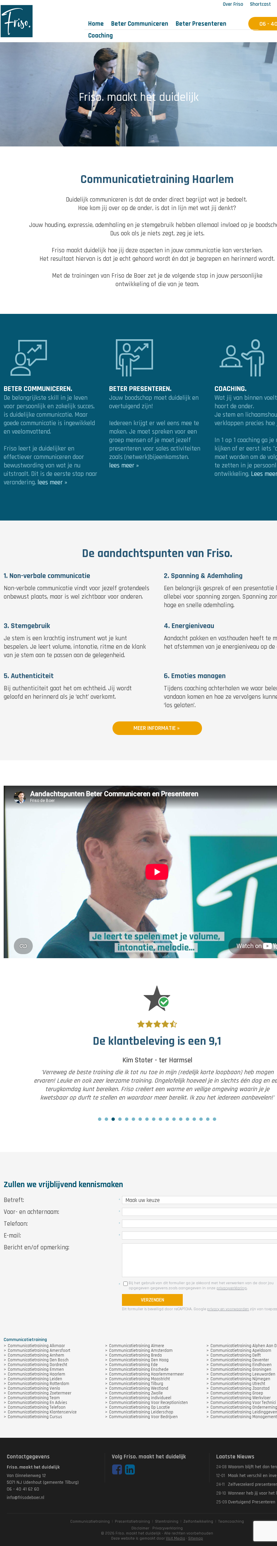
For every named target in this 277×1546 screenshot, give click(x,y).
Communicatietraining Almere (136, 1345)
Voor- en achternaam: (31, 1212)
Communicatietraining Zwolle (136, 1393)
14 (187, 1119)
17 (207, 1119)
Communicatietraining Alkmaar (36, 1345)
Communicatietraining (90, 1521)
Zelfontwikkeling (198, 1521)
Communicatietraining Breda (135, 1355)
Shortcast (260, 4)
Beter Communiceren (139, 24)
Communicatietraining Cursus (35, 1416)
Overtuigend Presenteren (251, 1502)
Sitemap (195, 1538)
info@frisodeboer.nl (25, 1498)
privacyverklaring (232, 1288)
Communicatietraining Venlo (34, 1388)
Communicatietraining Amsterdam (141, 1350)
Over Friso (233, 4)
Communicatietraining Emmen (36, 1369)
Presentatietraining (132, 1521)
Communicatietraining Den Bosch (38, 1360)
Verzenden (152, 1300)
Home (96, 24)
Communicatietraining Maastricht (139, 1379)
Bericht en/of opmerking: (36, 1247)
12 (174, 1119)
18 (214, 1119)
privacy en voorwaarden (228, 1309)
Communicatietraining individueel (140, 1397)
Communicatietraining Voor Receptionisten (148, 1402)
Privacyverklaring (167, 1528)
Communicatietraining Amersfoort (39, 1350)
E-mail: (12, 1235)
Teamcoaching (231, 1521)
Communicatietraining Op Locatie (139, 1407)
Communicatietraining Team (34, 1397)
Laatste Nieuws (235, 1456)
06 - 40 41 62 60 (23, 1489)
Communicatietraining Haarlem (36, 1374)
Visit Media (175, 1538)
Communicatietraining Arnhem (36, 1355)
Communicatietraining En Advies (37, 1402)
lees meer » (52, 482)
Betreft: (14, 1200)
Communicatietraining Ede (133, 1364)
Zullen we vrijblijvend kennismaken (63, 1184)
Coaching (100, 35)
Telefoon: (16, 1224)
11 (167, 1119)
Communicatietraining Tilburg (136, 1383)
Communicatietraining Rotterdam (38, 1383)
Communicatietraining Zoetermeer (39, 1393)
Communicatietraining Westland (138, 1388)
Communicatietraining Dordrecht (37, 1364)
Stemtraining (166, 1521)
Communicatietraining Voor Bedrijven (143, 1416)
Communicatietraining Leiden (35, 1379)
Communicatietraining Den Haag (139, 1360)
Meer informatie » (157, 728)
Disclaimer (140, 1528)
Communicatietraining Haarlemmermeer (146, 1374)
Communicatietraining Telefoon (37, 1407)
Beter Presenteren (201, 24)
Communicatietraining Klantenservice (42, 1412)
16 (201, 1119)
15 (194, 1119)
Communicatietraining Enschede (139, 1369)
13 (180, 1119)
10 (160, 1119)
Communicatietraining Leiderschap (141, 1412)
